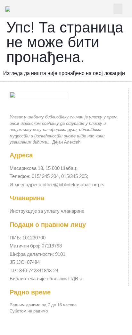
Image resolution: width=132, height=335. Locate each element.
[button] (117, 9)
